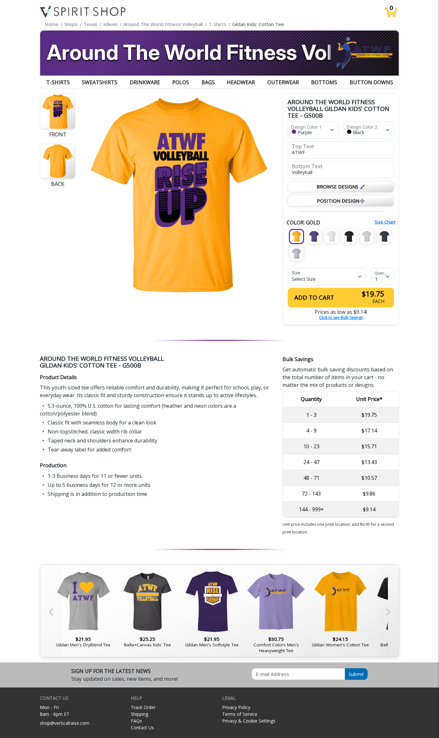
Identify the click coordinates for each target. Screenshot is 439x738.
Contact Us (142, 727)
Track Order (143, 707)
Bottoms (324, 82)
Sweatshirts (99, 82)
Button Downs (371, 82)
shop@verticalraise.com (64, 723)
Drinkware (145, 82)
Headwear (241, 82)
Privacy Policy (236, 707)
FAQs (136, 721)
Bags (208, 82)
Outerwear (283, 82)
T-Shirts (58, 82)
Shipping (139, 714)
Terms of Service (239, 714)
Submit (356, 674)
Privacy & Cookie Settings (248, 721)
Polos (180, 82)
